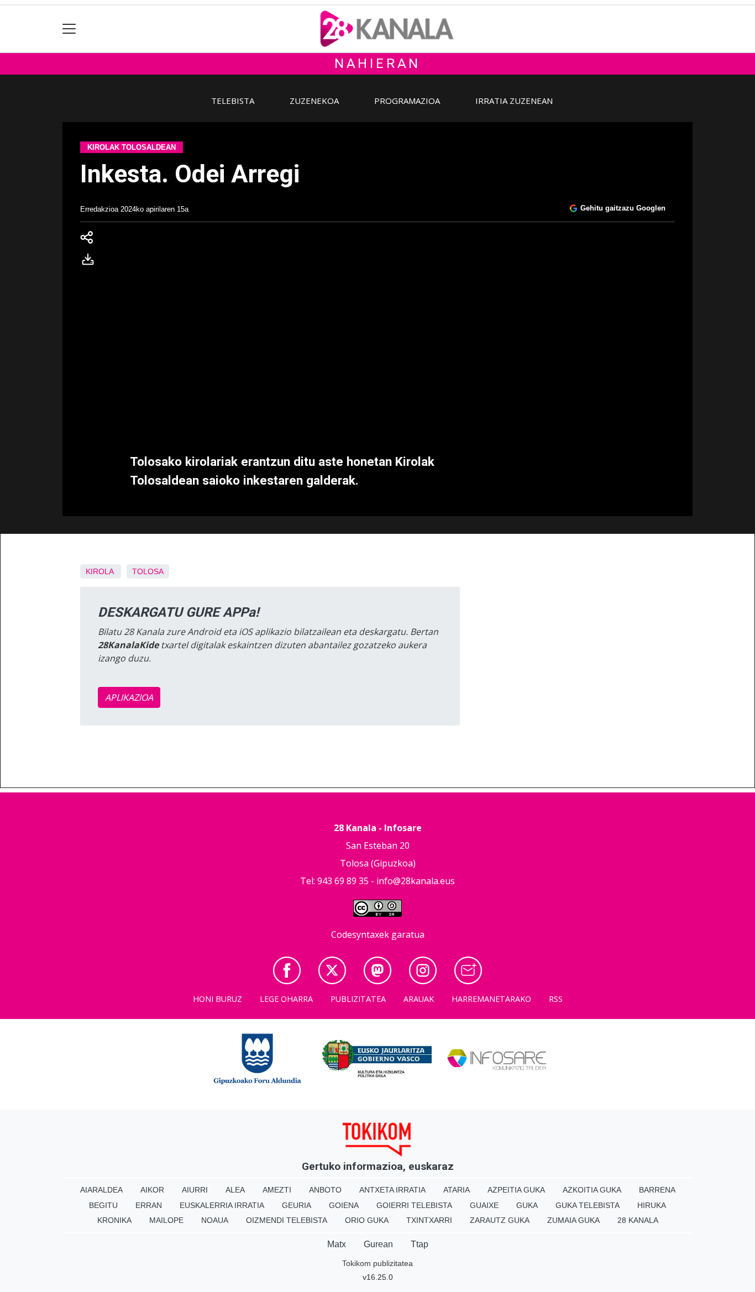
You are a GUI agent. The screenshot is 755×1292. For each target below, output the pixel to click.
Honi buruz (217, 999)
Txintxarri (429, 1220)
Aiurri (195, 1189)
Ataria (456, 1189)
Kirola (99, 571)
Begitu (103, 1205)
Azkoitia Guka (592, 1189)
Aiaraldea (101, 1189)
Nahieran (377, 63)
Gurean (378, 1244)
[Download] (91, 261)
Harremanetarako (491, 999)
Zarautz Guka (499, 1220)
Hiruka (651, 1205)
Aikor (152, 1189)
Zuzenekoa (314, 100)
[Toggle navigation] (69, 29)
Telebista (232, 100)
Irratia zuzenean (514, 100)
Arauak (418, 999)
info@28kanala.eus (415, 881)
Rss (556, 999)
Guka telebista (587, 1205)
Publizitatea (358, 999)
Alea (235, 1189)
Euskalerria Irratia (222, 1205)
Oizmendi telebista (286, 1220)
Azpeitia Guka (516, 1189)
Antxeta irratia (392, 1189)
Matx (336, 1244)
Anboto (325, 1189)
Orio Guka (367, 1220)
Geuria (296, 1205)
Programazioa (407, 100)
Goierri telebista (414, 1205)
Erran (148, 1205)
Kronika (114, 1220)
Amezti (277, 1189)
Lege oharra (286, 999)
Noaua (214, 1220)
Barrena (657, 1189)
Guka (527, 1205)
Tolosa (148, 571)
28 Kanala (637, 1220)
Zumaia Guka (573, 1220)
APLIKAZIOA (129, 697)
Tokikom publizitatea (377, 1263)
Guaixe (484, 1205)
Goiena (344, 1205)
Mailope (166, 1220)
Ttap (419, 1244)
